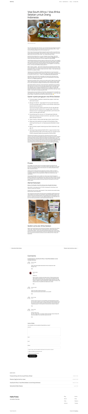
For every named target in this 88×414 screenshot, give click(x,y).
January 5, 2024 (33, 262)
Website (29, 345)
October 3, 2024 (75, 375)
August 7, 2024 (33, 309)
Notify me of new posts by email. (34, 353)
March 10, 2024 (35, 272)
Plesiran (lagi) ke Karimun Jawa (70, 248)
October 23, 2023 (75, 379)
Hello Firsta (12, 1)
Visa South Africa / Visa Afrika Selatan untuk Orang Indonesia (25, 382)
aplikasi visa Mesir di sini (38, 78)
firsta (32, 43)
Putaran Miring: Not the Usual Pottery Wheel (21, 376)
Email (29, 341)
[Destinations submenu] (68, 1)
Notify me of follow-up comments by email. (35, 351)
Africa (34, 43)
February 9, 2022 (75, 382)
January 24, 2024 (34, 287)
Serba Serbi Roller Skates (16, 248)
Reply (32, 268)
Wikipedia (53, 57)
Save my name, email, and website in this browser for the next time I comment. (41, 349)
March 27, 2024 (33, 297)
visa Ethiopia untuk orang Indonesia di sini (51, 74)
